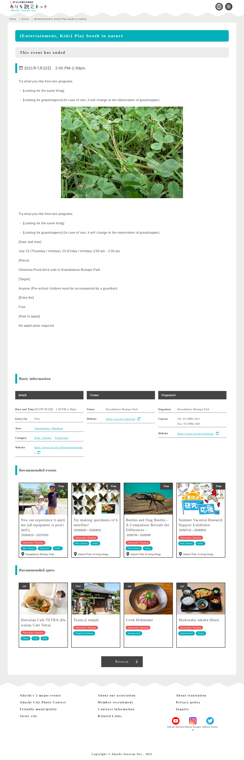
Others (25, 638)
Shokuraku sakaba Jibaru (199, 620)
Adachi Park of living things (93, 554)
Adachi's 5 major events (40, 695)
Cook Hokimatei (139, 620)
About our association (117, 695)
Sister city (28, 716)
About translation (191, 695)
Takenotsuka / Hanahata (49, 428)
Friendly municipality (38, 709)
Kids (45, 638)
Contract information (116, 709)
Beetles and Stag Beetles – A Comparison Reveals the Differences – (147, 525)
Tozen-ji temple (86, 620)
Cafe (36, 638)
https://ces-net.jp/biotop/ (121, 419)
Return (122, 661)
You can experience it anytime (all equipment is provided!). (43, 525)
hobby (95, 543)
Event (25, 19)
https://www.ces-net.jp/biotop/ (195, 433)
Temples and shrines (84, 633)
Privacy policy (188, 702)
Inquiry (182, 709)
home (12, 19)
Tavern (201, 633)
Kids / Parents (43, 438)
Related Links (110, 716)
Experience (61, 438)
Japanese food (134, 633)
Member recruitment (115, 702)
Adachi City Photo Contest (43, 702)
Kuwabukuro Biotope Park (40, 554)
